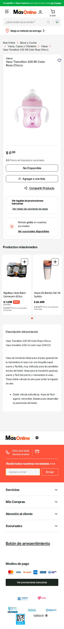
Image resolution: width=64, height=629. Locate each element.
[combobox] (28, 22)
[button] (7, 12)
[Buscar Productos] (48, 22)
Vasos (44, 46)
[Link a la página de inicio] (9, 42)
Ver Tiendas (56, 3)
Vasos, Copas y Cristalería (22, 46)
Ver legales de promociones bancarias (27, 202)
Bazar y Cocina (28, 42)
